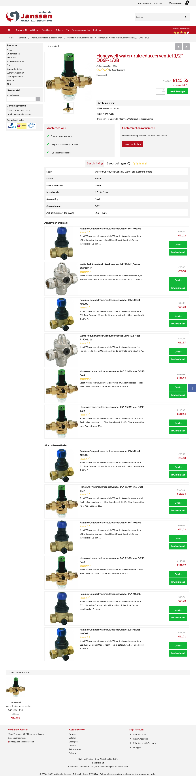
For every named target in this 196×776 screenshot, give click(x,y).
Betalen (72, 737)
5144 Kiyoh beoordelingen (180, 28)
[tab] (94, 163)
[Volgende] (186, 46)
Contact (72, 734)
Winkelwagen (175, 3)
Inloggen (158, 3)
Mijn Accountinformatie (144, 743)
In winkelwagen (178, 91)
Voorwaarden (144, 3)
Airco (10, 30)
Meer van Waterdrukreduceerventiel (136, 118)
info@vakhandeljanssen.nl (22, 741)
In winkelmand (178, 252)
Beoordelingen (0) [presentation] (119, 163)
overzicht (54, 46)
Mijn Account (139, 734)
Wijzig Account (140, 738)
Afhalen (72, 745)
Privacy (72, 753)
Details (178, 244)
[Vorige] (178, 46)
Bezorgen (73, 741)
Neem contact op (132, 144)
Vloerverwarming (81, 30)
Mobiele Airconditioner (27, 30)
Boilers (59, 30)
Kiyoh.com (123, 766)
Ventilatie (47, 30)
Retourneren (75, 749)
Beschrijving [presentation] (95, 163)
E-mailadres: (13, 95)
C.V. (67, 30)
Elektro (97, 30)
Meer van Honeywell (107, 118)
